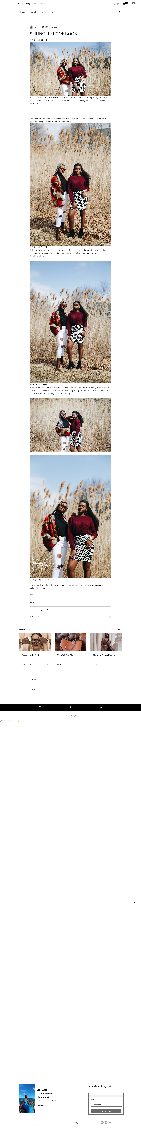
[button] (125, 3)
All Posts (22, 12)
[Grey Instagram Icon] (113, 3)
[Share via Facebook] (31, 610)
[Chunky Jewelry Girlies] (35, 642)
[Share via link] (47, 610)
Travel (53, 12)
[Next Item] (134, 902)
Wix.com (47, 1126)
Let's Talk (32, 12)
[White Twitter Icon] (101, 707)
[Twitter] (110, 1122)
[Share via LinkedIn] (42, 610)
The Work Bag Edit (65, 655)
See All (119, 629)
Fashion (43, 12)
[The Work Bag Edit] (70, 642)
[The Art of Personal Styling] (106, 642)
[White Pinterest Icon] (70, 707)
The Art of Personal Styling (104, 655)
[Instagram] (102, 1122)
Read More (40, 1106)
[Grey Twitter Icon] (118, 3)
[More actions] (110, 27)
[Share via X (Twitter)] (36, 610)
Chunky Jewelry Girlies (30, 655)
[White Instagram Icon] (39, 707)
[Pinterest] (106, 1122)
